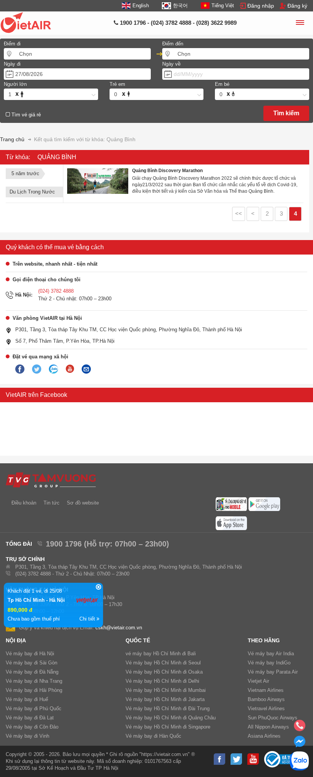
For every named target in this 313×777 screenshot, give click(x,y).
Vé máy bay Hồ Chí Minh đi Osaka (164, 672)
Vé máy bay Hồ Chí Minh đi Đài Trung (168, 708)
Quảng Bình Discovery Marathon (167, 170)
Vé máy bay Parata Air (273, 672)
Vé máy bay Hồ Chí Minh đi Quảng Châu (171, 718)
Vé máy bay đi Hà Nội (30, 653)
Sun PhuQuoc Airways (272, 718)
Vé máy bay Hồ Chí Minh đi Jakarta (165, 699)
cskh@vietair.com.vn (118, 627)
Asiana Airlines (264, 736)
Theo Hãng (264, 640)
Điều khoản (23, 503)
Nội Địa (16, 640)
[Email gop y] (86, 369)
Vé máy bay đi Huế (27, 699)
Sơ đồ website (83, 503)
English (140, 5)
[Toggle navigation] (299, 23)
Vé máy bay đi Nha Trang (34, 681)
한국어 (180, 5)
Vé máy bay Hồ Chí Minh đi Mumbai (166, 690)
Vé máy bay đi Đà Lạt (30, 718)
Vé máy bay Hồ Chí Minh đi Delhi (162, 681)
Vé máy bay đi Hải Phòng (34, 690)
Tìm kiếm (286, 113)
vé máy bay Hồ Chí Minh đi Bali (161, 653)
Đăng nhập (260, 6)
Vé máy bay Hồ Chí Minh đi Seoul (163, 663)
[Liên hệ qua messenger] (299, 744)
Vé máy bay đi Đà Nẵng (32, 672)
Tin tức (52, 503)
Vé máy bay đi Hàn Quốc (153, 736)
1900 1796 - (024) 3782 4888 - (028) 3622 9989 (177, 22)
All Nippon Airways (268, 727)
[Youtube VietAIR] (70, 369)
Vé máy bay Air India (271, 653)
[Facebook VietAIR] (19, 369)
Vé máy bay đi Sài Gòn (31, 663)
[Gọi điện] (299, 728)
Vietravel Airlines (266, 708)
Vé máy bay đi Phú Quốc (33, 708)
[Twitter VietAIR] (36, 369)
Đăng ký (297, 6)
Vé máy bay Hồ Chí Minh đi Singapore (168, 727)
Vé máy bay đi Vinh (27, 736)
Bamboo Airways (266, 699)
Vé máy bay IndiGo (269, 663)
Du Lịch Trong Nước (32, 192)
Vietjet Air (258, 681)
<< (238, 214)
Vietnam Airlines (266, 690)
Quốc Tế (138, 640)
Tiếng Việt (222, 5)
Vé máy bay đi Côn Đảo (32, 727)
